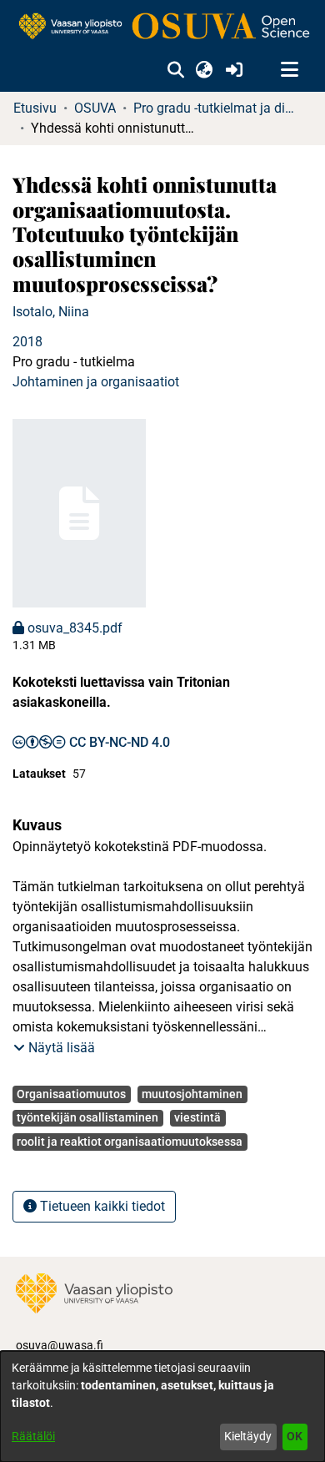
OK (294, 1436)
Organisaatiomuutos (71, 1094)
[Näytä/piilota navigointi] (289, 70)
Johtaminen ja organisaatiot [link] (95, 382)
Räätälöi (33, 1436)
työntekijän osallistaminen (87, 1117)
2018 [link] (27, 342)
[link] (162, 27)
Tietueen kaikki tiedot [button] (101, 1206)
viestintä (197, 1117)
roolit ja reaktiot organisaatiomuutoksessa (129, 1141)
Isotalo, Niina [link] (50, 312)
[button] (175, 70)
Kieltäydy (248, 1436)
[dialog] (162, 1406)
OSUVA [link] (95, 108)
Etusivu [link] (35, 108)
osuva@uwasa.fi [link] (59, 1345)
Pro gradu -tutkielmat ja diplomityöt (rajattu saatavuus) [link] (216, 108)
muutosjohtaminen (192, 1094)
